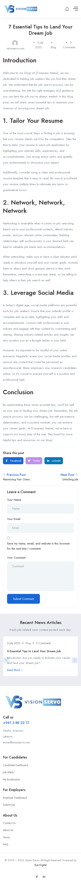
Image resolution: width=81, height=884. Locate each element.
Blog (53, 47)
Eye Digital (41, 865)
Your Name (14, 500)
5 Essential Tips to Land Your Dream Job (34, 651)
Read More (13, 670)
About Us (8, 830)
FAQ (5, 844)
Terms (6, 837)
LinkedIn (56, 461)
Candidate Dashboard (15, 765)
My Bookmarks (11, 779)
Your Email (13, 519)
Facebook (15, 461)
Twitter (36, 461)
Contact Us (9, 823)
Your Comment (16, 557)
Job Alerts (8, 772)
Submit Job (9, 805)
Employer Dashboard (15, 798)
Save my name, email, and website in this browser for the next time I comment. (38, 546)
